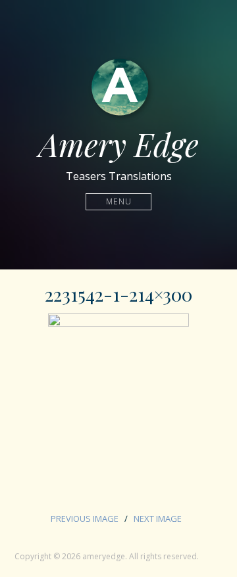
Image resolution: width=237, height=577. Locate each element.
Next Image (158, 518)
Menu (119, 201)
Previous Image (84, 518)
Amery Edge (119, 144)
